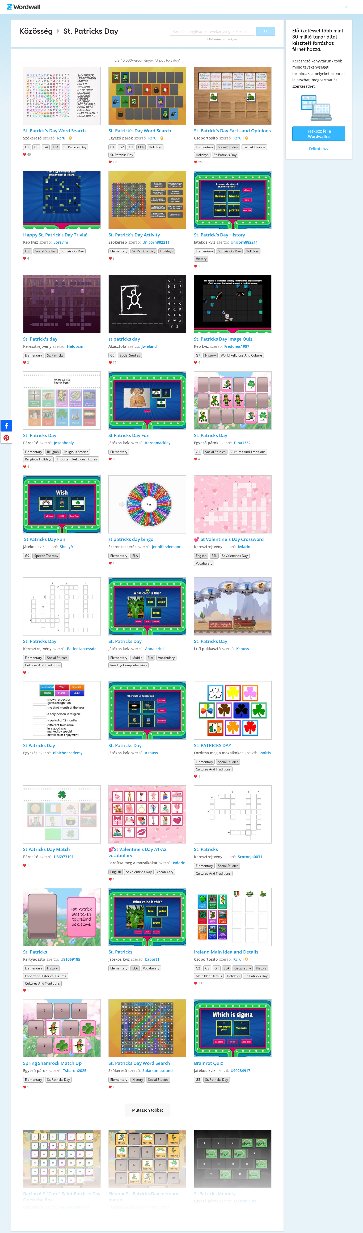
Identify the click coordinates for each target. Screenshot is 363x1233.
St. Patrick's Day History (219, 235)
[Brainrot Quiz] (233, 1028)
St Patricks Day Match (47, 849)
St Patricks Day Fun (129, 435)
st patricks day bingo (131, 539)
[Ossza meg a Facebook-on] (6, 425)
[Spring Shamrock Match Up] (62, 1028)
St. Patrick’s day (40, 339)
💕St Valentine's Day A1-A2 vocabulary (138, 852)
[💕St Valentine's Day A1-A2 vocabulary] (147, 814)
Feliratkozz (319, 148)
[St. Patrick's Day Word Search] (62, 96)
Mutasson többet (147, 1110)
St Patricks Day (39, 745)
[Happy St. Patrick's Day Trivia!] (62, 200)
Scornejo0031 (250, 856)
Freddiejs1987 (236, 346)
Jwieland (149, 346)
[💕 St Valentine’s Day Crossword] (233, 504)
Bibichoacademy (68, 752)
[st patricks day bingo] (147, 504)
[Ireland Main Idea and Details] (233, 917)
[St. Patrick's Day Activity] (147, 200)
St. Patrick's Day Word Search (54, 131)
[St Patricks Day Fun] (147, 400)
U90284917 (240, 1070)
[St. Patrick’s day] (62, 304)
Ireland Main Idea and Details (226, 952)
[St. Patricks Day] (62, 400)
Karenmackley (158, 442)
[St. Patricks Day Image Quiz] (233, 304)
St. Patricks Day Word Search (139, 1063)
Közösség (36, 31)
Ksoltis (265, 752)
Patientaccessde (81, 648)
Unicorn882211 (156, 242)
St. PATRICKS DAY (212, 745)
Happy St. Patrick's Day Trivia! (55, 235)
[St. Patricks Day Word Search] (147, 1028)
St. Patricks (206, 849)
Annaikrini (154, 648)
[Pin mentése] (6, 438)
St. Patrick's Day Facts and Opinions (232, 131)
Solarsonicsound (157, 1070)
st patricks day (124, 339)
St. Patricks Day (90, 31)
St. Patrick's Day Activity (134, 235)
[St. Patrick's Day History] (233, 200)
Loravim (60, 242)
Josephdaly (64, 442)
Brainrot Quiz (208, 1063)
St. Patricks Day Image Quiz (223, 339)
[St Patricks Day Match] (62, 814)
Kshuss (242, 648)
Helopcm (75, 346)
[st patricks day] (147, 304)
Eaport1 (152, 959)
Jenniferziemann (167, 546)
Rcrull (62, 138)
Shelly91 (67, 546)
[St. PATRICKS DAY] (233, 710)
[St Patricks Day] (62, 710)
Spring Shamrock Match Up (52, 1063)
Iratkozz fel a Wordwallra (318, 133)
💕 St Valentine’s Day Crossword (229, 539)
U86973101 (64, 856)
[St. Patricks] (233, 814)
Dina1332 (242, 442)
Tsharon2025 (74, 1070)
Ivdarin (244, 546)
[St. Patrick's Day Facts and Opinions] (233, 96)
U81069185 (70, 959)
